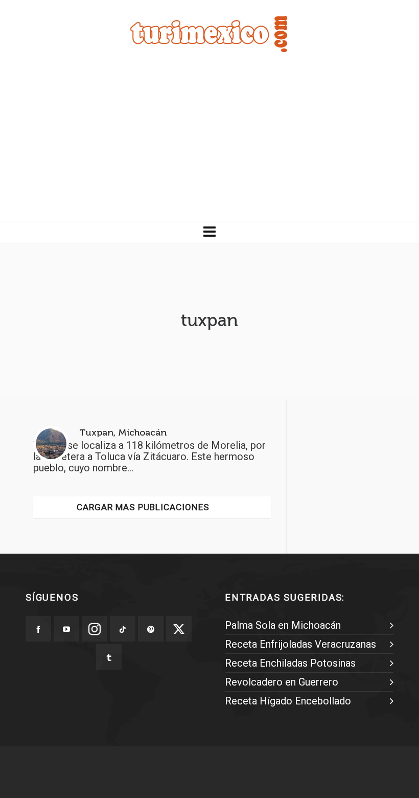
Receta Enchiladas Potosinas (290, 663)
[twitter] (179, 629)
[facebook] (38, 629)
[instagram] (94, 629)
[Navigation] (209, 232)
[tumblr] (109, 657)
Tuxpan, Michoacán (123, 432)
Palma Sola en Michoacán (283, 625)
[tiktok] (122, 629)
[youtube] (66, 629)
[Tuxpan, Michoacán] (51, 444)
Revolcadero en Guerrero (281, 682)
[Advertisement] (209, 144)
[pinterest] (151, 629)
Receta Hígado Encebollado (288, 701)
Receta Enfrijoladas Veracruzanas (300, 644)
